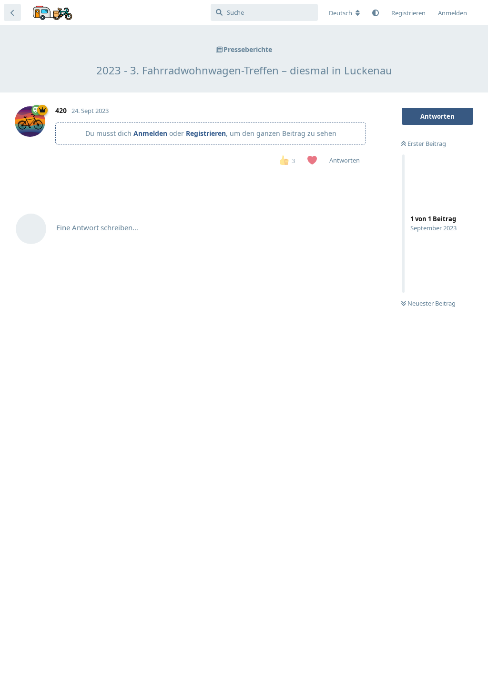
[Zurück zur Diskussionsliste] (12, 12)
